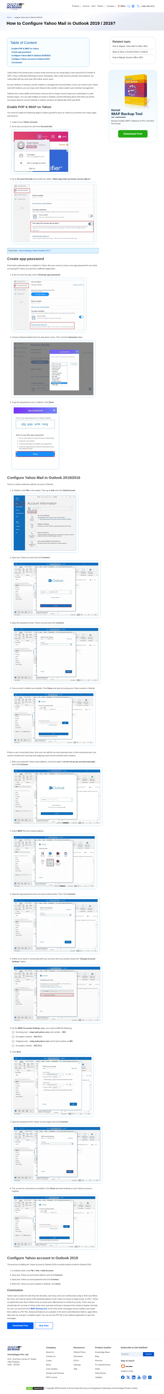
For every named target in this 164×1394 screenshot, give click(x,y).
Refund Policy (80, 1352)
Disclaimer (78, 1356)
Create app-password (21, 52)
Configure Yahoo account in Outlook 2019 (31, 59)
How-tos (98, 1361)
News (48, 1365)
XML (76, 1369)
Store (93, 6)
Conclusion (17, 62)
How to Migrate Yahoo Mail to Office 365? (130, 46)
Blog (97, 1356)
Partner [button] (100, 6)
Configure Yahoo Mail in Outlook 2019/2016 (31, 56)
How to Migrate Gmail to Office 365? (127, 57)
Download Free (20, 1325)
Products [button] (75, 6)
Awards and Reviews (55, 1373)
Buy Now (44, 1325)
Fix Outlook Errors (102, 1365)
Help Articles (100, 1373)
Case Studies (52, 1369)
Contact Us (50, 1356)
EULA (76, 1361)
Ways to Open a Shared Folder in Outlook (130, 52)
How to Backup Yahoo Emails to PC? (35, 251)
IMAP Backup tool (39, 1309)
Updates (98, 1377)
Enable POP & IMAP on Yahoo (25, 49)
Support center (127, 1371)
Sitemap (77, 1365)
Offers (123, 6)
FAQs (97, 1369)
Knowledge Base (102, 1352)
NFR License (51, 1377)
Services (86, 6)
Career (49, 1361)
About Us (50, 1352)
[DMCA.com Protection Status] (35, 1388)
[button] (129, 6)
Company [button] (110, 6)
